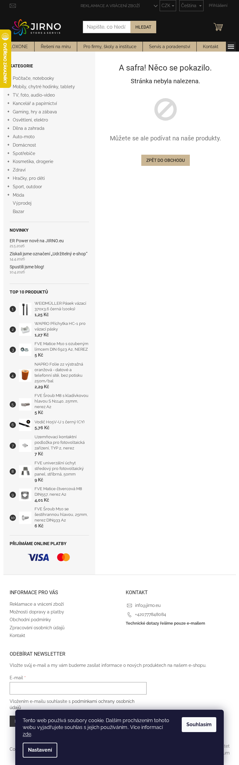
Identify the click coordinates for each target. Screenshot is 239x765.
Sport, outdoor (27, 186)
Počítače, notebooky (33, 78)
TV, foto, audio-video (34, 95)
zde (27, 734)
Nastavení (40, 750)
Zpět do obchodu (165, 160)
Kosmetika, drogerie (33, 161)
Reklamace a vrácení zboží (110, 5)
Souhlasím (199, 724)
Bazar (18, 211)
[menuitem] (18, 47)
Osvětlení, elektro (30, 119)
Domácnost (24, 145)
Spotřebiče (24, 153)
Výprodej (22, 203)
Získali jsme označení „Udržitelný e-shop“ (48, 254)
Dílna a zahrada (29, 128)
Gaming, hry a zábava (35, 111)
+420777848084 (150, 614)
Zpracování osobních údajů (37, 627)
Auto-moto (24, 136)
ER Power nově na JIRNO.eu (37, 241)
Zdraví (19, 169)
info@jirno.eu (148, 605)
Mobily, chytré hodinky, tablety (44, 86)
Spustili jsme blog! (27, 267)
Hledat (143, 27)
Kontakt (17, 635)
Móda (18, 195)
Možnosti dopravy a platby (37, 611)
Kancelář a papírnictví (35, 103)
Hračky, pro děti (29, 178)
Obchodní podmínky (30, 619)
